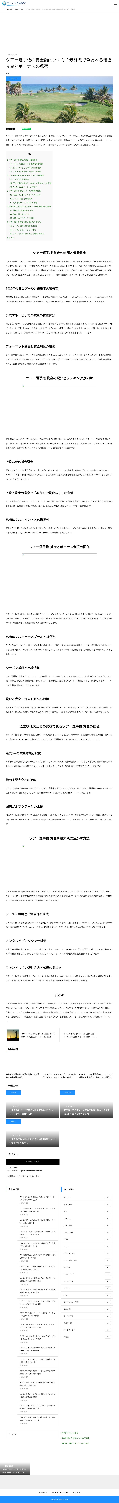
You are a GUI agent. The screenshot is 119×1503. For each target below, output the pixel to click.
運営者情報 (43, 1492)
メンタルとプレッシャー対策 (23, 230)
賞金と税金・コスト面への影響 (23, 203)
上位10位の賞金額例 (19, 179)
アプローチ (67, 1093)
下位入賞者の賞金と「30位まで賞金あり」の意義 (30, 183)
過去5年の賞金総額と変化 (21, 210)
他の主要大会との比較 (20, 214)
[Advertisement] (59, 29)
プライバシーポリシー (59, 1492)
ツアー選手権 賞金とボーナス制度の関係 (24, 191)
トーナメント (13, 79)
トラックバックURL (11, 1167)
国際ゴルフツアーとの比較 (22, 218)
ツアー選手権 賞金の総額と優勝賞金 (22, 160)
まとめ (10, 238)
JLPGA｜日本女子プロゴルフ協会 (75, 1443)
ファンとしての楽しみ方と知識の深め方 (27, 234)
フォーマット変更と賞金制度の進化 (25, 172)
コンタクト (76, 1492)
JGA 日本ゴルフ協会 (69, 1433)
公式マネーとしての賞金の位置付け (25, 168)
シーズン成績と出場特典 (21, 199)
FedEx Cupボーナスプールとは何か (25, 195)
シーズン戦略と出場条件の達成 (23, 226)
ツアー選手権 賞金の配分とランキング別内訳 (25, 175)
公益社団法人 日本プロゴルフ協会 (75, 1438)
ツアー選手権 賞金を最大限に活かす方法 (24, 222)
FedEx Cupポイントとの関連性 (23, 187)
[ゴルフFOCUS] (14, 3)
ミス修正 (13, 1093)
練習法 (13, 1122)
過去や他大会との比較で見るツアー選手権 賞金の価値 (29, 206)
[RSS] (4, 1499)
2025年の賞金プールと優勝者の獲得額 (26, 164)
